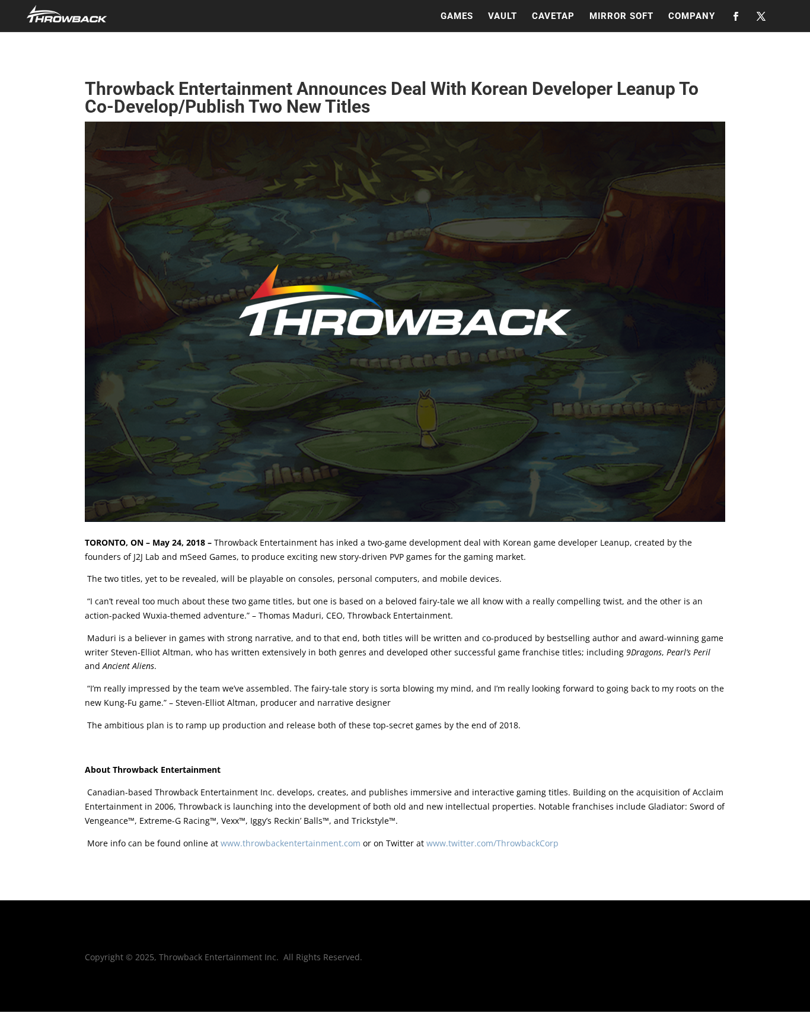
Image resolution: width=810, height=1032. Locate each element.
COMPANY (691, 16)
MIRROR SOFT (621, 16)
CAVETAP (553, 16)
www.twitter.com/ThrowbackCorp (492, 843)
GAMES (457, 16)
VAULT (502, 16)
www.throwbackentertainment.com (291, 843)
